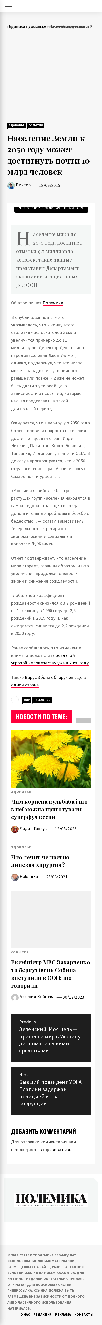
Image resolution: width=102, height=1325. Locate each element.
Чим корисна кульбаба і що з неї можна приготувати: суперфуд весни (49, 809)
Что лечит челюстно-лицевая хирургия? (41, 861)
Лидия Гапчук (33, 828)
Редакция (42, 1314)
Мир (27, 700)
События (35, 125)
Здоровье (17, 125)
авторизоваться (53, 1149)
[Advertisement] (51, 77)
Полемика (53, 303)
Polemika (29, 876)
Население (42, 700)
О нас (25, 1314)
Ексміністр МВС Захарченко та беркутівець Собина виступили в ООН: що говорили (50, 973)
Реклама (63, 1314)
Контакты (83, 1314)
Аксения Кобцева (37, 996)
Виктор (23, 185)
